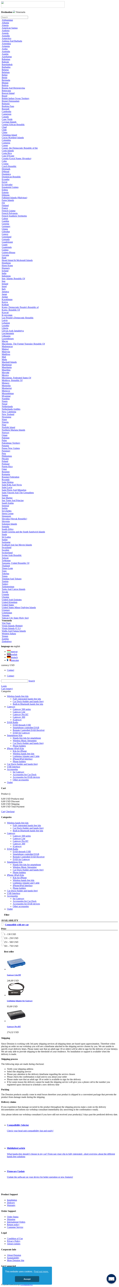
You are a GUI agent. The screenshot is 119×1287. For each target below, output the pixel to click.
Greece (5, 234)
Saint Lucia (7, 487)
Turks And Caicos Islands (13, 589)
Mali (4, 357)
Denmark (6, 169)
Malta (4, 359)
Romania (6, 474)
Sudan (5, 539)
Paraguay (6, 451)
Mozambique (8, 393)
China (4, 132)
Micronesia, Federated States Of (16, 377)
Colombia (6, 140)
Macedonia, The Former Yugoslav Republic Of (23, 344)
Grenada (6, 239)
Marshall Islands (9, 362)
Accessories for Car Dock (24, 774)
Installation (12, 1200)
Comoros (6, 143)
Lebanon (6, 323)
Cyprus (5, 163)
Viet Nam (6, 623)
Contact (10, 670)
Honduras (6, 263)
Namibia (6, 398)
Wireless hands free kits (17, 696)
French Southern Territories (14, 216)
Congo (5, 145)
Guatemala (7, 247)
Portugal (5, 464)
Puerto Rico (7, 466)
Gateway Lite (19, 712)
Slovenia (6, 521)
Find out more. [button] (41, 1271)
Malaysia (6, 351)
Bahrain (5, 62)
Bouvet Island (8, 93)
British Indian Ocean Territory (15, 98)
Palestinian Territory (11, 443)
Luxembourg (8, 338)
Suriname (6, 542)
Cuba (4, 161)
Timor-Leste (7, 568)
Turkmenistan (8, 586)
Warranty (11, 1205)
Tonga (5, 576)
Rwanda (5, 479)
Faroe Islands (8, 200)
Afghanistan (7, 20)
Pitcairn (5, 458)
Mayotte (5, 372)
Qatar (4, 469)
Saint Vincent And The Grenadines (18, 492)
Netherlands (7, 406)
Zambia (5, 639)
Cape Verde (7, 119)
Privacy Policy (13, 1241)
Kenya (5, 302)
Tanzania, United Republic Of (15, 563)
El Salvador (7, 184)
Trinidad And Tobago (11, 579)
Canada (5, 116)
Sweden (5, 550)
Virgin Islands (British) (12, 626)
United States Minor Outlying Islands (19, 607)
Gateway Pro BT (20, 714)
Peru (4, 453)
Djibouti (5, 171)
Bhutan (5, 83)
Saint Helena (7, 482)
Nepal (4, 404)
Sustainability (13, 1258)
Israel (4, 286)
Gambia (5, 221)
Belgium (6, 72)
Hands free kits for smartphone (27, 738)
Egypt (4, 182)
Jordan (5, 297)
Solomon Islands (9, 524)
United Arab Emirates (12, 599)
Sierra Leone (7, 513)
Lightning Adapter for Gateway (20, 1001)
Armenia (6, 46)
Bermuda (6, 80)
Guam (4, 244)
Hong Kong (7, 265)
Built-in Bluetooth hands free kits (28, 704)
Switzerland (7, 552)
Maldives (6, 354)
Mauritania (7, 367)
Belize (5, 75)
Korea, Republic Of (11, 310)
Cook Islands (8, 150)
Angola (5, 33)
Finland (5, 205)
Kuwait (5, 312)
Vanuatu (5, 615)
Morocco (6, 391)
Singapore (6, 516)
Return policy (13, 1224)
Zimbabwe (7, 641)
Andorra (5, 30)
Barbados (6, 67)
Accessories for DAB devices (26, 777)
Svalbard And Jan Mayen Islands (17, 545)
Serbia (5, 508)
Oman (4, 435)
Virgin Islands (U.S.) (11, 628)
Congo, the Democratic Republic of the (20, 148)
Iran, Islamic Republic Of (13, 278)
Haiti (4, 257)
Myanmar (6, 396)
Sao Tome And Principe (13, 500)
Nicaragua (6, 417)
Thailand (6, 565)
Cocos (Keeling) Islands (13, 137)
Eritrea (5, 190)
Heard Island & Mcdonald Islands (17, 260)
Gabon (5, 218)
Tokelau (5, 573)
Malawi (5, 349)
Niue (4, 424)
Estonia (5, 192)
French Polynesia (10, 213)
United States (8, 605)
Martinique (7, 364)
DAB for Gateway (21, 733)
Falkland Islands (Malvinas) (14, 197)
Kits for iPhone (20, 751)
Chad (4, 127)
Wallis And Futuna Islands (14, 631)
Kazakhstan (7, 299)
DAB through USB (22, 725)
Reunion (6, 471)
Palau (4, 440)
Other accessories (21, 780)
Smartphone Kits (14, 735)
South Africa (7, 529)
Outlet (10, 782)
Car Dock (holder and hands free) (28, 701)
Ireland (5, 284)
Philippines (7, 456)
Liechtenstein (8, 333)
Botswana (6, 90)
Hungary (6, 268)
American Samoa (10, 28)
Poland (5, 461)
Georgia (5, 223)
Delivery (11, 1202)
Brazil (4, 96)
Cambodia (6, 111)
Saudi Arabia (8, 503)
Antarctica (6, 38)
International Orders (16, 1222)
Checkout (10, 811)
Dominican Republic (11, 176)
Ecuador (5, 179)
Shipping (11, 1219)
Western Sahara (9, 633)
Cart (3, 811)
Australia (6, 51)
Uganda (5, 594)
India (4, 273)
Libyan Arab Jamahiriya (13, 331)
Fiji (3, 203)
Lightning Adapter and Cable (26, 756)
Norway (5, 432)
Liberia (5, 328)
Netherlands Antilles (11, 409)
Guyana (5, 255)
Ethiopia (5, 195)
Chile (4, 129)
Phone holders (19, 746)
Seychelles (6, 511)
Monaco (5, 383)
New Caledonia (9, 411)
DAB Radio (12, 722)
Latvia (5, 320)
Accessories (12, 769)
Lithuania (6, 336)
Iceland (5, 270)
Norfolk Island (8, 427)
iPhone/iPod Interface (23, 759)
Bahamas (6, 59)
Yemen (5, 636)
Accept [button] (27, 1279)
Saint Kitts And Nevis (12, 485)
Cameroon (6, 114)
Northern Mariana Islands (13, 430)
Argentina (6, 43)
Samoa (5, 495)
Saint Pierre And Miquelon (14, 490)
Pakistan (5, 438)
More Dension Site (15, 1260)
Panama (5, 445)
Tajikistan (6, 560)
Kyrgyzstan (7, 315)
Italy (4, 289)
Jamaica (5, 291)
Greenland (6, 237)
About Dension (14, 1255)
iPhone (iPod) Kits (15, 748)
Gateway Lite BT (14, 975)
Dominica (6, 174)
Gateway (11, 706)
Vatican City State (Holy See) (15, 618)
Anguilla (6, 36)
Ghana (5, 229)
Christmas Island (9, 135)
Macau (5, 341)
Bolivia (5, 85)
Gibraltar (6, 231)
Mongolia (6, 385)
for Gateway (18, 772)
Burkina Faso (8, 106)
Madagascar (7, 346)
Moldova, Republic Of (12, 380)
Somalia (5, 526)
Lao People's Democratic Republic (18, 317)
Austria (5, 54)
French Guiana (8, 210)
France (5, 208)
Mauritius (6, 370)
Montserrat (7, 388)
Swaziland (6, 547)
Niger (4, 419)
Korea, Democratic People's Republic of (20, 307)
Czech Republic (9, 166)
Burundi (5, 109)
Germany (6, 226)
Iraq (3, 281)
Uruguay (6, 610)
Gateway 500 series (22, 709)
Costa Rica (7, 153)
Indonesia (6, 276)
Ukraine (5, 597)
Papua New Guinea (11, 448)
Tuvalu (5, 592)
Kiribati (5, 304)
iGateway (17, 719)
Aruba (5, 49)
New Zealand (8, 414)
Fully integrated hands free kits (27, 699)
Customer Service (15, 1227)
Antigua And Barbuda (12, 41)
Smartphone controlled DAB (26, 727)
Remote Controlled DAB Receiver (29, 730)
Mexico (5, 375)
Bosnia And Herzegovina (13, 88)
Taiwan (5, 558)
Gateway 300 (19, 717)
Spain (4, 534)
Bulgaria (6, 103)
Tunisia (5, 581)
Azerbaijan (7, 56)
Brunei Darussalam (10, 101)
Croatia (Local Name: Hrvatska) (16, 158)
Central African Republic (13, 124)
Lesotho (5, 325)
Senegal (5, 505)
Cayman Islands (9, 122)
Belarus (5, 69)
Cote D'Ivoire (8, 156)
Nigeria (5, 422)
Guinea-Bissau (8, 252)
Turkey (5, 584)
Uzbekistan (7, 612)
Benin (4, 77)
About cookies (13, 1243)
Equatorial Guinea (10, 187)
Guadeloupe (7, 242)
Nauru (5, 401)
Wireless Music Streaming (25, 740)
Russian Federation (10, 477)
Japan (4, 294)
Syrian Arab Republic (12, 555)
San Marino (7, 498)
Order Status (12, 1217)
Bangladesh (7, 64)
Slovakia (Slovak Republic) (14, 518)
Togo (4, 571)
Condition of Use (15, 1238)
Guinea (5, 250)
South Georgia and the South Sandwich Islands (23, 532)
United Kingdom (9, 602)
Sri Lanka (6, 537)
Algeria (5, 25)
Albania (5, 22)
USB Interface (13, 766)
